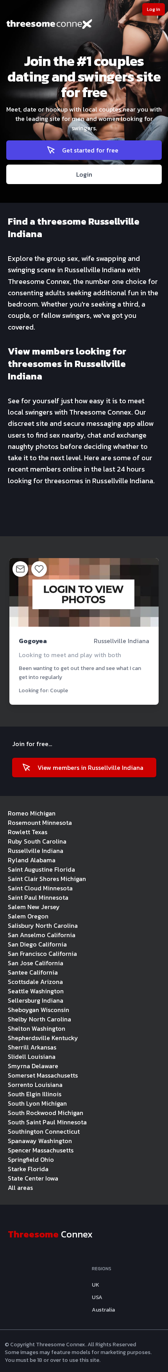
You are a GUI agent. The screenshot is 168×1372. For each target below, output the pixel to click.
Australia (103, 1310)
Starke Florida (28, 1168)
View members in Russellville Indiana (90, 767)
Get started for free (90, 150)
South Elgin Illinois (34, 1094)
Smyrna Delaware (33, 1066)
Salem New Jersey (34, 906)
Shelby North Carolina (39, 1019)
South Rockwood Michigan (45, 1112)
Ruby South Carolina (37, 841)
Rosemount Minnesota (40, 822)
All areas (20, 1187)
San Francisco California (42, 953)
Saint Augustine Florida (41, 869)
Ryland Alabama (31, 860)
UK (95, 1285)
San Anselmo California (41, 934)
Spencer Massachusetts (40, 1150)
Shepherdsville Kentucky (43, 1037)
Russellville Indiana (35, 850)
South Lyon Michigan (37, 1103)
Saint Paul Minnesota (38, 897)
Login (84, 174)
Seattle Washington (36, 991)
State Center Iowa (33, 1178)
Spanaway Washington (40, 1140)
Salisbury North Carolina (43, 925)
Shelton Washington (36, 1028)
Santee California (33, 972)
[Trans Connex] (84, 25)
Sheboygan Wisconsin (38, 1009)
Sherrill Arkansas (32, 1047)
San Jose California (35, 963)
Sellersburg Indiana (35, 1000)
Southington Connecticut (44, 1131)
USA (97, 1297)
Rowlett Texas (27, 832)
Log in (153, 9)
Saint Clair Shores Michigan (47, 878)
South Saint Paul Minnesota (47, 1122)
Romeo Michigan (31, 813)
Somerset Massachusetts (43, 1075)
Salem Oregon (28, 916)
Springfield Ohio (31, 1159)
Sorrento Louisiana (35, 1084)
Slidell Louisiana (31, 1056)
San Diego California (37, 944)
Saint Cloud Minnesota (40, 888)
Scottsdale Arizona (35, 981)
